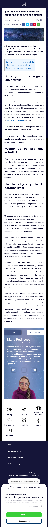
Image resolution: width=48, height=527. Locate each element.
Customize (23, 521)
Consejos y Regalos (11, 20)
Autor (13, 332)
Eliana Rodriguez (18, 339)
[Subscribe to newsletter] (37, 481)
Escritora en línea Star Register (19, 343)
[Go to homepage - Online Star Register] (24, 4)
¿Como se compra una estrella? (18, 65)
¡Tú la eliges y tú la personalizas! (19, 68)
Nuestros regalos (14, 451)
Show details (34, 506)
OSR (9, 445)
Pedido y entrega (14, 464)
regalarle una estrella (15, 120)
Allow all (24, 515)
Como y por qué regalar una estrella (20, 62)
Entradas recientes (35, 332)
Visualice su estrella (15, 457)
